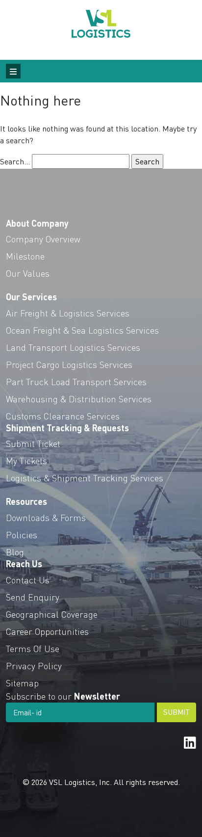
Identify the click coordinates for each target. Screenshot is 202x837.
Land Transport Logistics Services (73, 347)
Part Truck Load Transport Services (76, 381)
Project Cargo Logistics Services (69, 364)
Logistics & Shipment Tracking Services (84, 477)
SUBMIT (176, 712)
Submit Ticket (33, 443)
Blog (15, 551)
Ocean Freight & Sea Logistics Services (82, 330)
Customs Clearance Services (63, 415)
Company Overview (43, 238)
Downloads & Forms (46, 517)
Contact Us (28, 579)
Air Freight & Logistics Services (67, 312)
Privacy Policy (34, 665)
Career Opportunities (47, 631)
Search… (15, 161)
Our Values (28, 273)
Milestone (25, 256)
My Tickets (26, 460)
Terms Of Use (32, 648)
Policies (21, 534)
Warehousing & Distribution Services (79, 398)
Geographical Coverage (52, 614)
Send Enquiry (32, 596)
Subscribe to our (63, 696)
